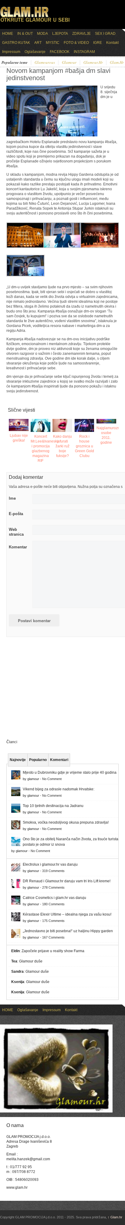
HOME (7, 33)
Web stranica (16, 532)
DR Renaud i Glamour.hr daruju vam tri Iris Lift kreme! (66, 881)
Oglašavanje (35, 52)
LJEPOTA (60, 33)
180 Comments (53, 904)
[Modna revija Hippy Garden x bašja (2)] (25, 275)
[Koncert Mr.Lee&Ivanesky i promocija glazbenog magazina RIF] (40, 425)
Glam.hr (115, 1217)
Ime (12, 498)
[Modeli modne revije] (99, 247)
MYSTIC (52, 43)
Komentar (18, 547)
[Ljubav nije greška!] (19, 425)
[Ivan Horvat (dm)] (62, 247)
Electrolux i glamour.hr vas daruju (50, 864)
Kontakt (112, 43)
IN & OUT (25, 33)
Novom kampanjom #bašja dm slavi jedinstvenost (58, 74)
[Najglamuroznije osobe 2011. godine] (106, 421)
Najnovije (18, 760)
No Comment (52, 779)
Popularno (38, 760)
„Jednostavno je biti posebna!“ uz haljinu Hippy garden (68, 931)
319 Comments (53, 871)
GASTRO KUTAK (16, 43)
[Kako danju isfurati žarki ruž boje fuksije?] (62, 425)
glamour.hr (93, 62)
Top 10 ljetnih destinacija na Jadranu (53, 806)
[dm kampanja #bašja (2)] (25, 247)
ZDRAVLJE (81, 33)
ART (38, 43)
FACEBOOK (59, 52)
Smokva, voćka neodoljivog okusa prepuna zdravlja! (66, 822)
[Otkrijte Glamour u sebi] (35, 22)
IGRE (97, 43)
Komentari (59, 760)
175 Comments (53, 921)
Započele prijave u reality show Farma (53, 951)
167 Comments (53, 937)
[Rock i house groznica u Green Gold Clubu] (84, 425)
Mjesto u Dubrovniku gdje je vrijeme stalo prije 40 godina (70, 772)
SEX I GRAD (105, 33)
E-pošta (16, 513)
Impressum (11, 52)
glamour (69, 62)
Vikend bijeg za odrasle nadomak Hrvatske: (58, 789)
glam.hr (117, 62)
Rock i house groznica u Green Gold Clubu (84, 446)
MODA (42, 33)
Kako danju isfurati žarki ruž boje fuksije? (62, 446)
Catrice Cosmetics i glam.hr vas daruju (54, 898)
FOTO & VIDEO (76, 43)
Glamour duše (30, 961)
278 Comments (53, 887)
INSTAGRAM (84, 52)
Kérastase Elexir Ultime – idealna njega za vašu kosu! (67, 914)
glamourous (45, 62)
